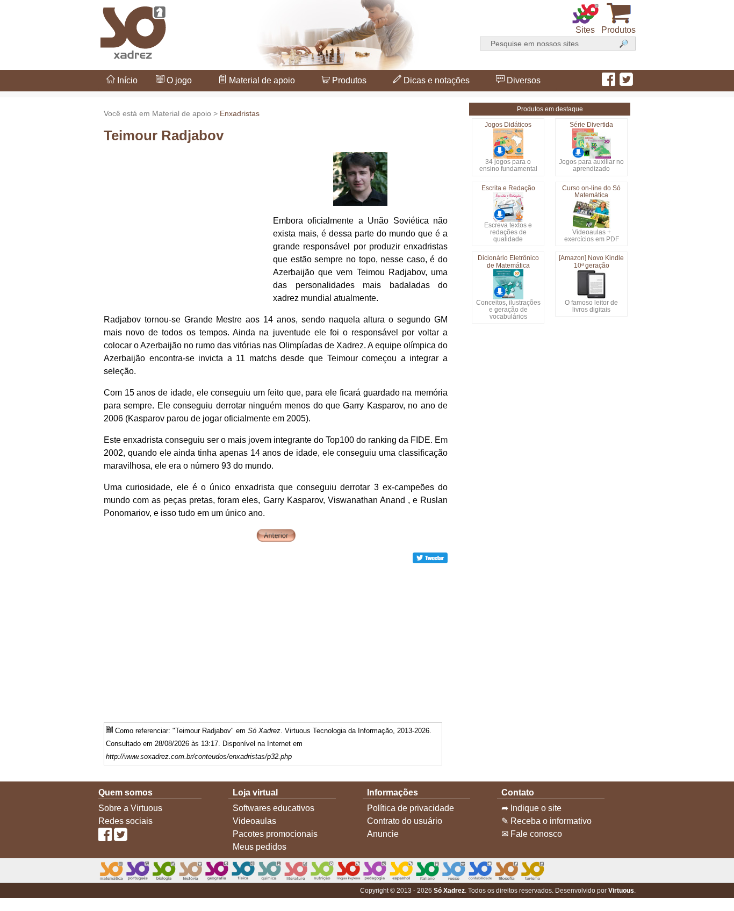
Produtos (348, 80)
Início (126, 80)
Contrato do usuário (404, 821)
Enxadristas (240, 113)
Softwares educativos (273, 808)
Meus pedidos (259, 846)
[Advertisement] (184, 219)
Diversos (523, 80)
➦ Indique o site (531, 808)
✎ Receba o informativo (546, 821)
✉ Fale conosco (531, 833)
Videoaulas (254, 821)
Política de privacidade (410, 808)
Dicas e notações (435, 80)
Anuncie (383, 833)
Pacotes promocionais (275, 833)
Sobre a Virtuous (130, 808)
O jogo (178, 80)
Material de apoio (261, 80)
